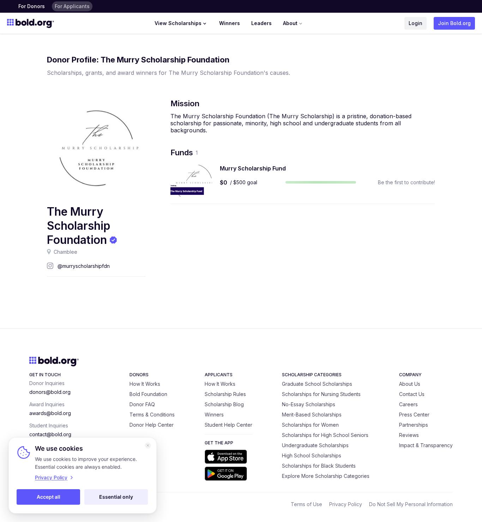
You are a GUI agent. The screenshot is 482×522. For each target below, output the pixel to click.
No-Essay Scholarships (308, 404)
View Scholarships (178, 23)
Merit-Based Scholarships (312, 415)
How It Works (144, 384)
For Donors (31, 6)
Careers (408, 404)
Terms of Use (306, 504)
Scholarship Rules (225, 394)
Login (415, 23)
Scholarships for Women (310, 425)
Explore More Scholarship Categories (325, 476)
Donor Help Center (151, 425)
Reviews (409, 435)
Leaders (261, 23)
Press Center (414, 415)
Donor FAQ (142, 404)
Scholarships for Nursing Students (321, 394)
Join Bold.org (454, 23)
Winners (229, 23)
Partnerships (413, 425)
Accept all (48, 497)
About (290, 23)
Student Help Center (228, 425)
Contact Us (411, 394)
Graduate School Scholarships (317, 384)
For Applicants (72, 6)
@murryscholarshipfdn (84, 266)
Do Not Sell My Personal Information (411, 504)
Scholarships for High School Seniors (325, 435)
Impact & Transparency (426, 445)
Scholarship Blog (224, 404)
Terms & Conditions (152, 415)
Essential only (116, 497)
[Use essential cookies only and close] (147, 445)
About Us (409, 384)
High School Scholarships (311, 455)
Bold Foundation (148, 394)
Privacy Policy (345, 504)
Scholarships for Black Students (319, 466)
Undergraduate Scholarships (315, 445)
